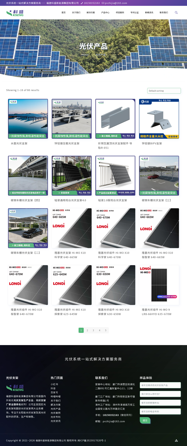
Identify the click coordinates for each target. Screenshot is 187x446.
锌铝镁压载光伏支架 (66, 143)
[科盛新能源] (15, 12)
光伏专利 (56, 417)
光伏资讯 (56, 421)
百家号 (54, 392)
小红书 (54, 384)
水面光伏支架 (19, 143)
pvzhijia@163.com (116, 3)
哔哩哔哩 (56, 396)
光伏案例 (56, 412)
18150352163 (92, 3)
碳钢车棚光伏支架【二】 (26, 253)
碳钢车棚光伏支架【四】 (26, 200)
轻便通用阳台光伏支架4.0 (70, 200)
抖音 (53, 388)
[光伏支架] (15, 392)
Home (85, 54)
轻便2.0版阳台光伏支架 (112, 200)
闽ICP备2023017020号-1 (91, 440)
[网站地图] (176, 440)
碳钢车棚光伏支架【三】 (157, 200)
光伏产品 (101, 54)
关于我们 (56, 400)
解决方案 (56, 404)
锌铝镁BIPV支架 (152, 143)
